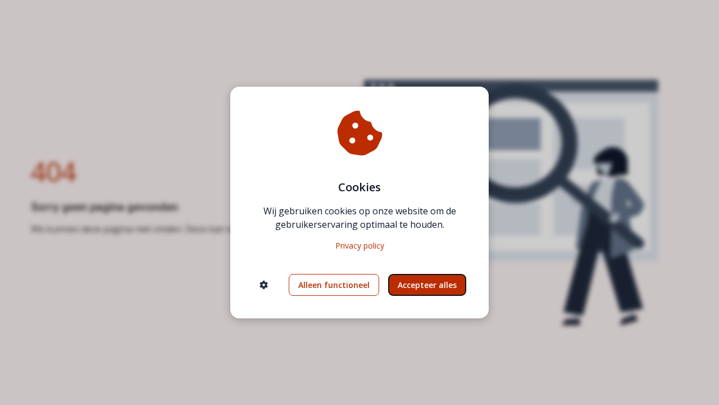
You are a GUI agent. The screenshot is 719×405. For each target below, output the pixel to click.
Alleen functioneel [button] (334, 285)
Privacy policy (359, 245)
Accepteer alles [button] (427, 285)
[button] (264, 285)
